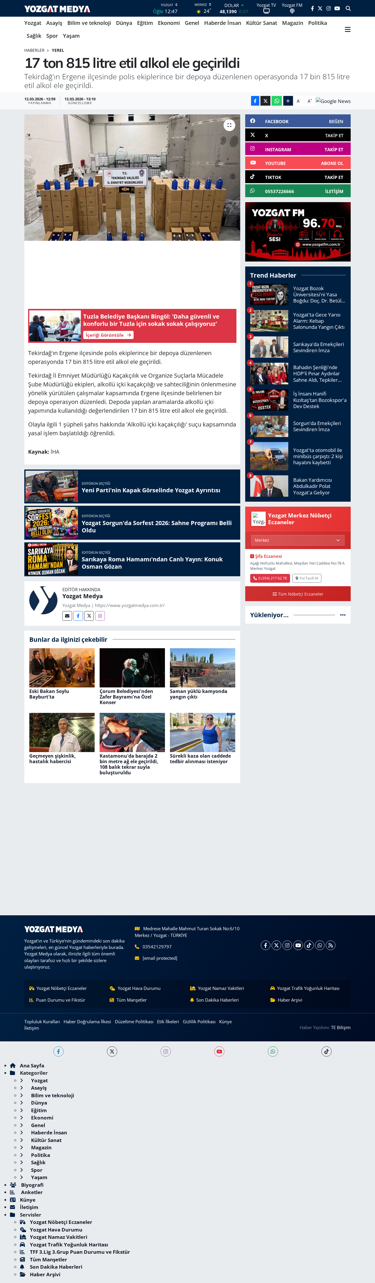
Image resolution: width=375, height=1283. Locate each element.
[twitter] (112, 1051)
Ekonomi (169, 22)
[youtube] (219, 1051)
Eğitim (145, 22)
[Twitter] (89, 616)
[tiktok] (326, 1051)
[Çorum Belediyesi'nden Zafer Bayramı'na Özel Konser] (132, 667)
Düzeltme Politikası (134, 1021)
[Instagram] (100, 616)
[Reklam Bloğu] (298, 231)
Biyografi (32, 1184)
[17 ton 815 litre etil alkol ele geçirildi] (132, 177)
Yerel (58, 50)
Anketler (31, 1192)
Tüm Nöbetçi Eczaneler (300, 594)
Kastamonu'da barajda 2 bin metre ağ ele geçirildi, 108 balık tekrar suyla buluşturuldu (129, 764)
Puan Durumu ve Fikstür (60, 1000)
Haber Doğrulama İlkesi (87, 1021)
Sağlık (34, 35)
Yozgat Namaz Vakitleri (221, 988)
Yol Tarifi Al (309, 578)
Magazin (292, 22)
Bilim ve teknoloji (89, 22)
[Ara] (348, 8)
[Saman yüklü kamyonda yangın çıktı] (202, 667)
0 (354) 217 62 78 (272, 578)
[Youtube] (298, 945)
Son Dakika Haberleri (217, 1000)
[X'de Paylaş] (265, 101)
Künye (225, 1021)
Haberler (34, 50)
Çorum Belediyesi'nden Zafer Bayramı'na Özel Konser (126, 697)
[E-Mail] (67, 616)
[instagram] (166, 1051)
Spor (52, 35)
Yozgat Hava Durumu (139, 988)
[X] (276, 945)
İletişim (31, 1028)
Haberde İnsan (222, 22)
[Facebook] (78, 616)
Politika (317, 22)
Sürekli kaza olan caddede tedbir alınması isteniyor (200, 759)
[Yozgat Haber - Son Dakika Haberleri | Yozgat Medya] (57, 8)
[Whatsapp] (320, 945)
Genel (192, 22)
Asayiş (54, 22)
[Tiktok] (309, 945)
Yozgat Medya (82, 596)
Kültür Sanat (261, 22)
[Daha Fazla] (288, 101)
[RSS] (330, 945)
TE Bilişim (341, 1027)
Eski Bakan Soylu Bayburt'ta (49, 694)
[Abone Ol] (333, 101)
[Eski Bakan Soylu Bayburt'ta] (62, 667)
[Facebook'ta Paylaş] (255, 101)
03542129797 (157, 947)
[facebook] (58, 1051)
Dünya (124, 22)
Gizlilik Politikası (199, 1021)
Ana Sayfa (32, 1065)
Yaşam (71, 35)
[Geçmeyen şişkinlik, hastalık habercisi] (62, 731)
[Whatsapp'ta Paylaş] (277, 101)
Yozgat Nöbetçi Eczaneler (62, 988)
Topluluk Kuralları (42, 1021)
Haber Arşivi (290, 1000)
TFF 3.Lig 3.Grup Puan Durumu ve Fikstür (80, 1251)
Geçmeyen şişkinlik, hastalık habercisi (52, 759)
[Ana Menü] (348, 29)
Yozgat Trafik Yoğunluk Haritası (308, 988)
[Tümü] (343, 614)
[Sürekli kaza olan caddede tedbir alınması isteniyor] (202, 731)
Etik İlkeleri (168, 1021)
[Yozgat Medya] (43, 599)
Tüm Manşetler (132, 1000)
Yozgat (32, 22)
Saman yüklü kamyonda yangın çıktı (198, 694)
